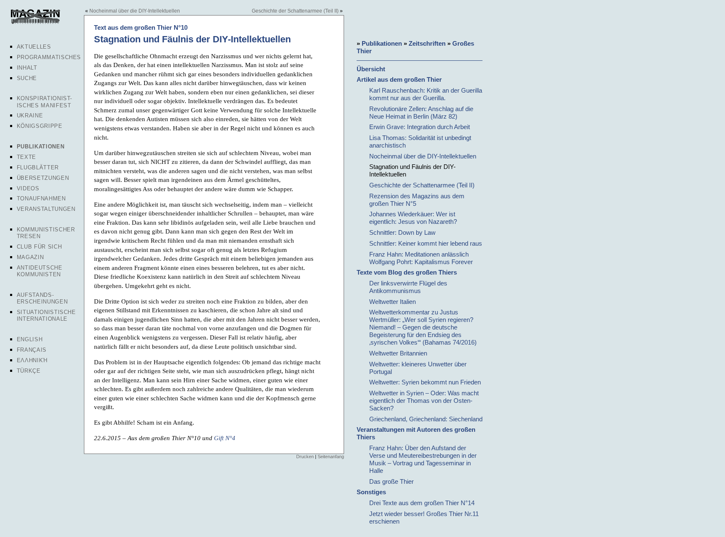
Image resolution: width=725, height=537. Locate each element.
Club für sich (39, 247)
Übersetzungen (43, 178)
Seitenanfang (331, 456)
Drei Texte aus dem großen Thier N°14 (422, 502)
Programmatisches (49, 57)
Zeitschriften (427, 43)
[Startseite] (34, 23)
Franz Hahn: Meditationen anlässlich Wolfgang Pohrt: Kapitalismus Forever (421, 258)
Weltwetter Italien (392, 301)
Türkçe (29, 371)
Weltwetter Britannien (398, 353)
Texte (26, 157)
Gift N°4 (224, 437)
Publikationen (40, 146)
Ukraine (30, 115)
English (30, 339)
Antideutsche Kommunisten (40, 271)
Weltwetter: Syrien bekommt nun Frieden (425, 382)
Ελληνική (32, 360)
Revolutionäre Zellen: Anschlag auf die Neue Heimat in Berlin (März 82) (421, 112)
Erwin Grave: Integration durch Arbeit (419, 126)
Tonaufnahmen (41, 198)
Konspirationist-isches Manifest (44, 101)
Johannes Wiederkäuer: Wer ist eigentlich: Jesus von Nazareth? (413, 217)
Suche (27, 78)
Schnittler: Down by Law (402, 232)
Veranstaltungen (46, 209)
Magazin (30, 257)
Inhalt (27, 68)
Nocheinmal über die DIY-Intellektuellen (134, 11)
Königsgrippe (40, 126)
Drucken (305, 456)
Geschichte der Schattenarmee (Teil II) (295, 11)
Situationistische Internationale (46, 315)
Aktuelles (34, 47)
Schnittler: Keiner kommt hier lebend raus (425, 243)
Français (32, 350)
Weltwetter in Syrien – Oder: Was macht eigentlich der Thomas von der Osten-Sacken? (424, 400)
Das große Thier (391, 481)
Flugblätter (38, 167)
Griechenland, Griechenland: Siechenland (425, 419)
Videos (28, 188)
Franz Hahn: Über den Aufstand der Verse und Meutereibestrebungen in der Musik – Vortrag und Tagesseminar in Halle (423, 459)
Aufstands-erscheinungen (42, 298)
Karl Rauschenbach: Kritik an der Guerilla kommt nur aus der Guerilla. (425, 94)
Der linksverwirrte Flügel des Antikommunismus (408, 287)
